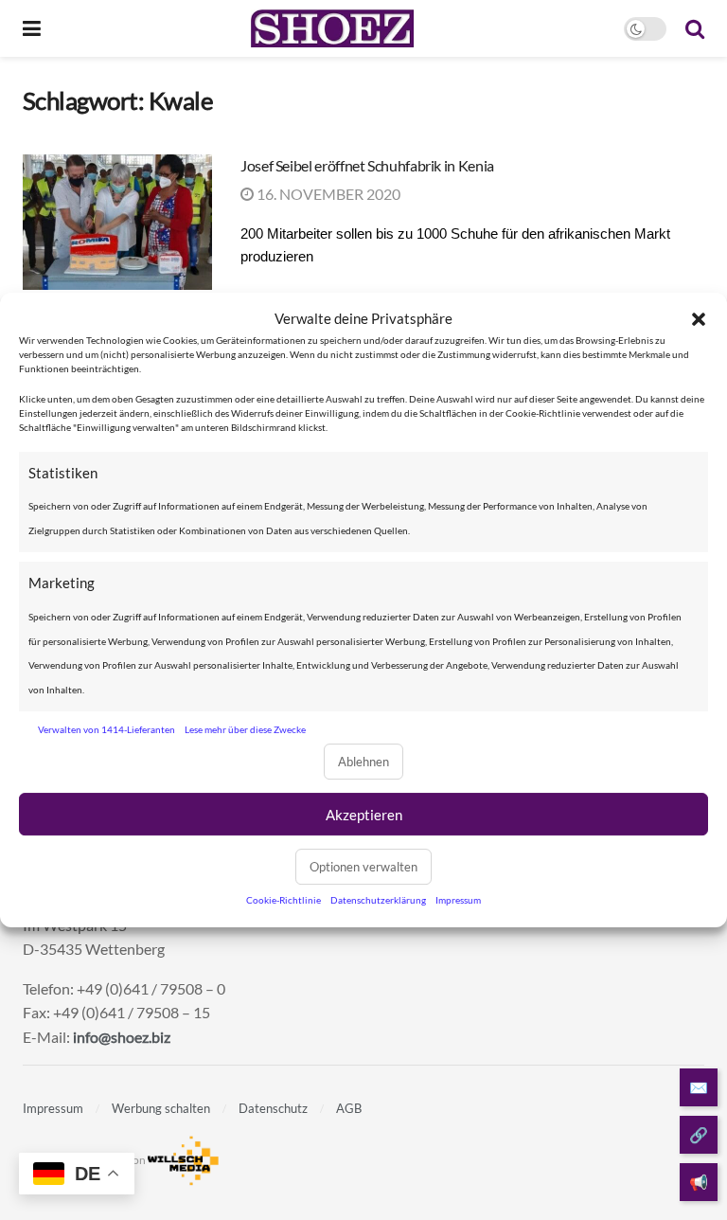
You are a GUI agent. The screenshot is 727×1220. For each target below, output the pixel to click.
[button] (698, 319)
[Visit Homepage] (332, 28)
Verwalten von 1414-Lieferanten (106, 729)
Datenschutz (273, 1108)
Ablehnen (363, 761)
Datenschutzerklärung (378, 900)
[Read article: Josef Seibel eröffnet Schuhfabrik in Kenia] (117, 222)
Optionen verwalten (363, 866)
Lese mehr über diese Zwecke (245, 729)
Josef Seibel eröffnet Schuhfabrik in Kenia (367, 165)
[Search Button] (694, 28)
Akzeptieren (364, 814)
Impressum (458, 900)
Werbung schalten (161, 1108)
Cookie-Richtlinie (283, 900)
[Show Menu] (32, 28)
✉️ (698, 1087)
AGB (349, 1108)
